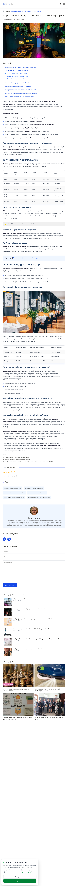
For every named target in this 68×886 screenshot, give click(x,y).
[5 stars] (14, 472)
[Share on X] (9, 539)
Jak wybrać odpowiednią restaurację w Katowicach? (21, 93)
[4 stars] (11, 472)
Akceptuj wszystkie (20, 881)
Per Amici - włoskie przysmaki (15, 79)
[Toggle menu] (64, 4)
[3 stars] (9, 472)
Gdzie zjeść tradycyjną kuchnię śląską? (17, 83)
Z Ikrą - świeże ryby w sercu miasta (17, 73)
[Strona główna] (3, 11)
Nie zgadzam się (19, 877)
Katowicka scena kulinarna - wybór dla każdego (19, 97)
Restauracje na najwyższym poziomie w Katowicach (21, 67)
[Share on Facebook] (4, 539)
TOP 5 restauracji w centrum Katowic (16, 70)
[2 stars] (6, 472)
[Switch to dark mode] (60, 3)
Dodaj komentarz (10, 585)
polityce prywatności (26, 873)
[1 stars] (4, 472)
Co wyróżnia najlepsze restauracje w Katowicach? (20, 90)
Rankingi (8, 11)
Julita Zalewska (8, 19)
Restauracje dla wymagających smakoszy (18, 86)
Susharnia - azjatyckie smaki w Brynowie (18, 76)
